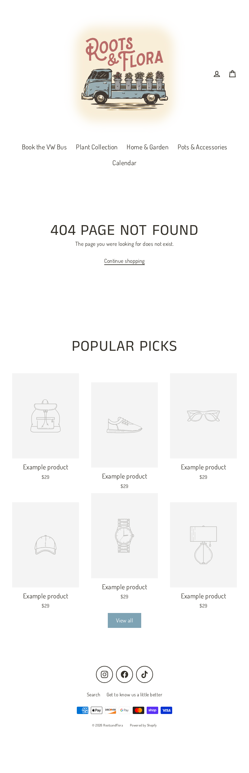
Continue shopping (124, 260)
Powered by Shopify (143, 725)
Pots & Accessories (202, 146)
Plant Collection (97, 146)
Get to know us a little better (134, 694)
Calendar (124, 162)
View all (124, 620)
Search (94, 694)
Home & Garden (148, 146)
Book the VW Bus (44, 146)
